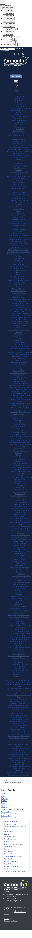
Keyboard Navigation (7, 8)
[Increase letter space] (19, 44)
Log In (6, 923)
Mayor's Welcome (10, 864)
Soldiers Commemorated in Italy (14, 871)
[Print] (4, 793)
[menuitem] (17, 90)
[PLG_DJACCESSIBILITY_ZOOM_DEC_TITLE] (17, 37)
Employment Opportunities (13, 844)
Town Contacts (16, 76)
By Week (4, 801)
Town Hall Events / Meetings (13, 856)
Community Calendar (10, 921)
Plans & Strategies (10, 839)
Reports (6, 849)
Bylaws (6, 834)
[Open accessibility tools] (2, 2)
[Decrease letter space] (16, 44)
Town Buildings (9, 859)
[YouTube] (15, 54)
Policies (6, 841)
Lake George (8, 851)
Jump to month (6, 805)
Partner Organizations (11, 861)
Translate (6, 51)
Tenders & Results (10, 854)
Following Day (5, 816)
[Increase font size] (16, 39)
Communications (9, 836)
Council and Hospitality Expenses (15, 826)
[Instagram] (19, 54)
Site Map (6, 919)
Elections (7, 829)
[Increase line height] (17, 42)
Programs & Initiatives (11, 866)
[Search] (4, 807)
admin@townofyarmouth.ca (14, 901)
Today (3, 803)
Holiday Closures (9, 869)
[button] (25, 934)
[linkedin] (23, 54)
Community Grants (10, 846)
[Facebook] (10, 54)
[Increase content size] (20, 37)
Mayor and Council (10, 824)
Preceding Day (6, 812)
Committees (8, 831)
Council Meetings (9, 821)
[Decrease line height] (14, 42)
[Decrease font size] (13, 39)
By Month (4, 799)
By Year (3, 797)
